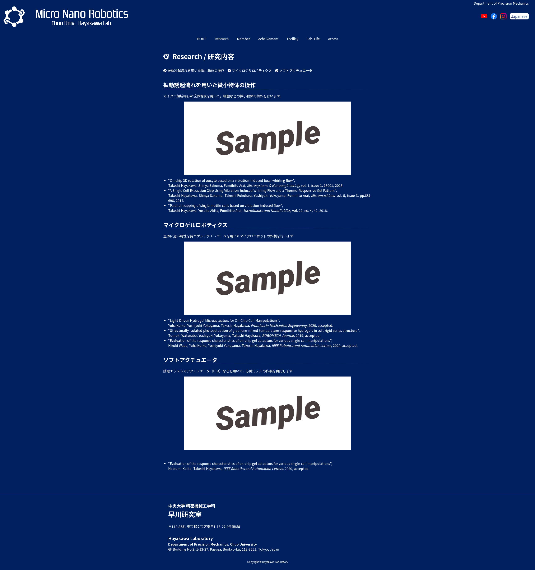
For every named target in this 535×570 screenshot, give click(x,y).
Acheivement (268, 38)
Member (243, 38)
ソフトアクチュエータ (295, 70)
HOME (201, 38)
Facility (292, 38)
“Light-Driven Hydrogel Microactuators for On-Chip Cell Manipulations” (223, 320)
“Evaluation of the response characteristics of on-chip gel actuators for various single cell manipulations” (249, 340)
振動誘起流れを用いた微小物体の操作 (195, 70)
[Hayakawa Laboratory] (14, 16)
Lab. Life (313, 38)
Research (222, 38)
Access (333, 38)
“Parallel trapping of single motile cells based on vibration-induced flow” (225, 205)
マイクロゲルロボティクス (251, 70)
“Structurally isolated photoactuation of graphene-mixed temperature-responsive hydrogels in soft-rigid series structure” (263, 330)
